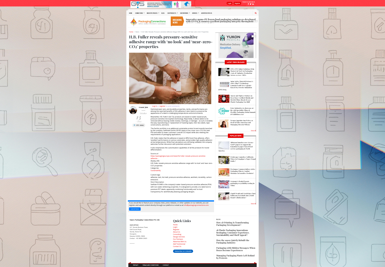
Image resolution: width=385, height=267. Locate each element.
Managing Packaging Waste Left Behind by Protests (235, 256)
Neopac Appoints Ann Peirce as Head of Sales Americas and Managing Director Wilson (241, 122)
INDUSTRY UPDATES (152, 13)
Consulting (177, 234)
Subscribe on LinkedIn (183, 251)
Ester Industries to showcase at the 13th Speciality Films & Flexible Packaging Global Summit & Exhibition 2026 (242, 111)
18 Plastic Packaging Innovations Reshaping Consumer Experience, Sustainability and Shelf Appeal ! (232, 232)
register (162, 106)
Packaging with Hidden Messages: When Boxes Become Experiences (235, 249)
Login (229, 3)
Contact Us (177, 246)
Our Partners (178, 239)
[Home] (148, 22)
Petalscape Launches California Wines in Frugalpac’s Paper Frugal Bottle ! (243, 159)
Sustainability (156, 170)
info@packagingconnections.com (196, 205)
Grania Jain (143, 107)
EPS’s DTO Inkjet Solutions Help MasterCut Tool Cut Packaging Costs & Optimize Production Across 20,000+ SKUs (242, 72)
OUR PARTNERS (184, 13)
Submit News (135, 209)
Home (131, 32)
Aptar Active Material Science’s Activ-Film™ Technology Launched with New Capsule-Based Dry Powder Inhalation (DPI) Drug (235, 85)
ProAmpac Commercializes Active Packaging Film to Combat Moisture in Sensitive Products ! (242, 171)
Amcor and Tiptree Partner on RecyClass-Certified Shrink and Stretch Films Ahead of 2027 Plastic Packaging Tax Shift (241, 99)
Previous (188, 5)
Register (237, 3)
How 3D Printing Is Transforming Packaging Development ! (232, 223)
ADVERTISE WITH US (206, 13)
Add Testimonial (179, 244)
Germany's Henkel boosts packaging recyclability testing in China (242, 183)
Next (190, 5)
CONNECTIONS (139, 13)
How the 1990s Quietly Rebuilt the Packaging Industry (232, 241)
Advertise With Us (179, 241)
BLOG (162, 13)
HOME (130, 13)
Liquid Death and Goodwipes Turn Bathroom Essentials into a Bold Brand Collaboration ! (242, 195)
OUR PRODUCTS (171, 13)
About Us (176, 232)
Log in (154, 106)
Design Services (179, 237)
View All (253, 131)
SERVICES (194, 13)
